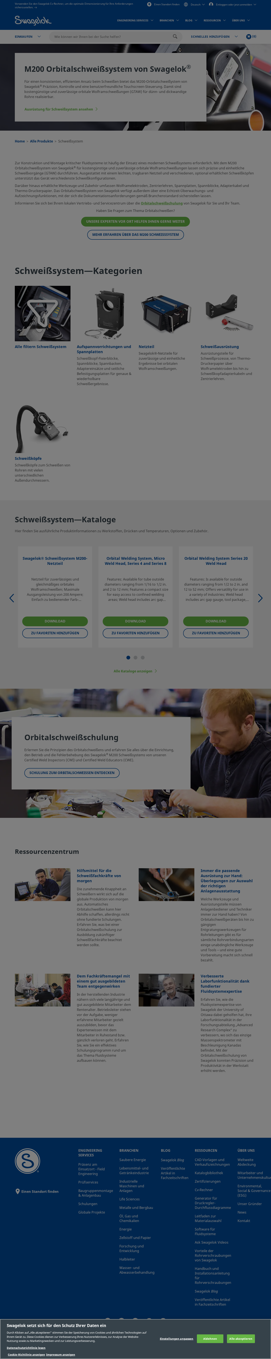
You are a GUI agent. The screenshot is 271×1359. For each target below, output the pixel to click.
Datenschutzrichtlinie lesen (26, 1348)
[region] (135, 1339)
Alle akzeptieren (240, 1339)
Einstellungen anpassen (177, 1339)
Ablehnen (210, 1339)
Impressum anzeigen (60, 1355)
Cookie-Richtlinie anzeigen (26, 1355)
